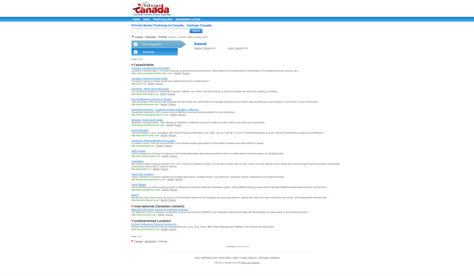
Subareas (148, 52)
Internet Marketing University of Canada (151, 99)
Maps (146, 19)
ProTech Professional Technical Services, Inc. (154, 224)
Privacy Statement (271, 257)
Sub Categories (151, 44)
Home (136, 19)
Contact (243, 257)
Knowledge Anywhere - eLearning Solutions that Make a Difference (165, 109)
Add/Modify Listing (188, 19)
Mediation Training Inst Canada (147, 120)
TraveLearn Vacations (142, 174)
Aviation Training (202, 48)
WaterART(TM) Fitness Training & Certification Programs (159, 209)
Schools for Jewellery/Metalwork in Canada (153, 140)
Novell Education (140, 130)
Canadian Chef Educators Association (150, 68)
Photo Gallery (162, 19)
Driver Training (235, 48)
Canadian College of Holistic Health (149, 78)
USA (260, 257)
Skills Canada (138, 151)
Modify (177, 73)
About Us (252, 257)
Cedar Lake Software (250, 263)
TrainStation (137, 161)
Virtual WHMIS (138, 184)
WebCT (135, 195)
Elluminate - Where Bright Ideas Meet (150, 89)
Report (186, 73)
